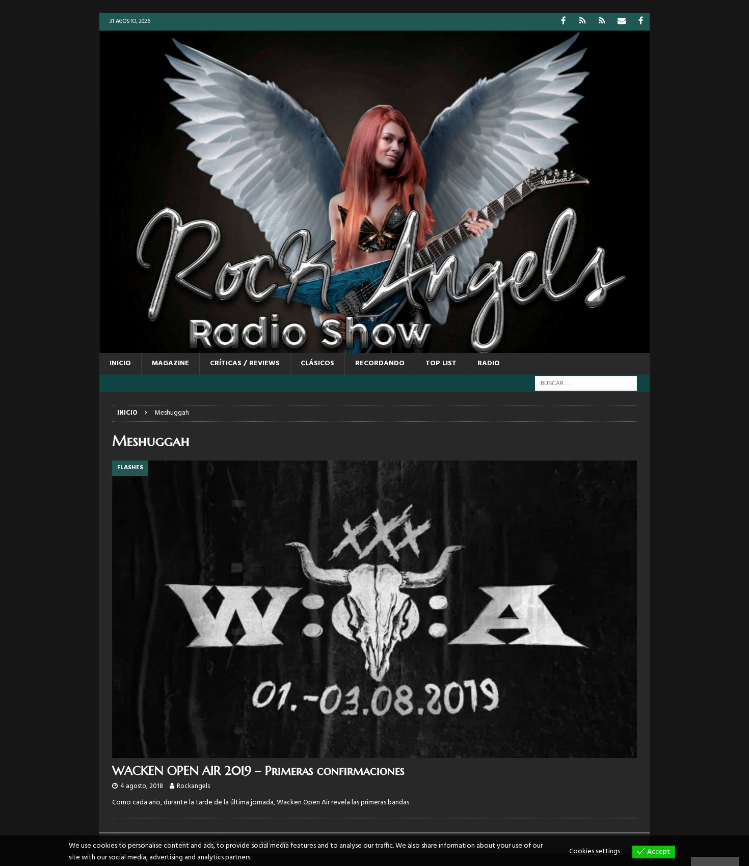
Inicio (120, 363)
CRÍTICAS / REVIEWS (245, 363)
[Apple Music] (602, 22)
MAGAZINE (170, 363)
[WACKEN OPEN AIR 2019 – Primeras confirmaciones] (374, 609)
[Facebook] (563, 22)
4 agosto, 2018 (141, 786)
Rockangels (193, 786)
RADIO (488, 363)
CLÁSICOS (317, 363)
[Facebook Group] (641, 22)
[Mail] (621, 22)
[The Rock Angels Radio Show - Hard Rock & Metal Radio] (374, 347)
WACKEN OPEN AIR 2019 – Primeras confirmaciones (258, 770)
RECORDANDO (380, 363)
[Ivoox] (583, 22)
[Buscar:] (586, 383)
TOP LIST (441, 363)
